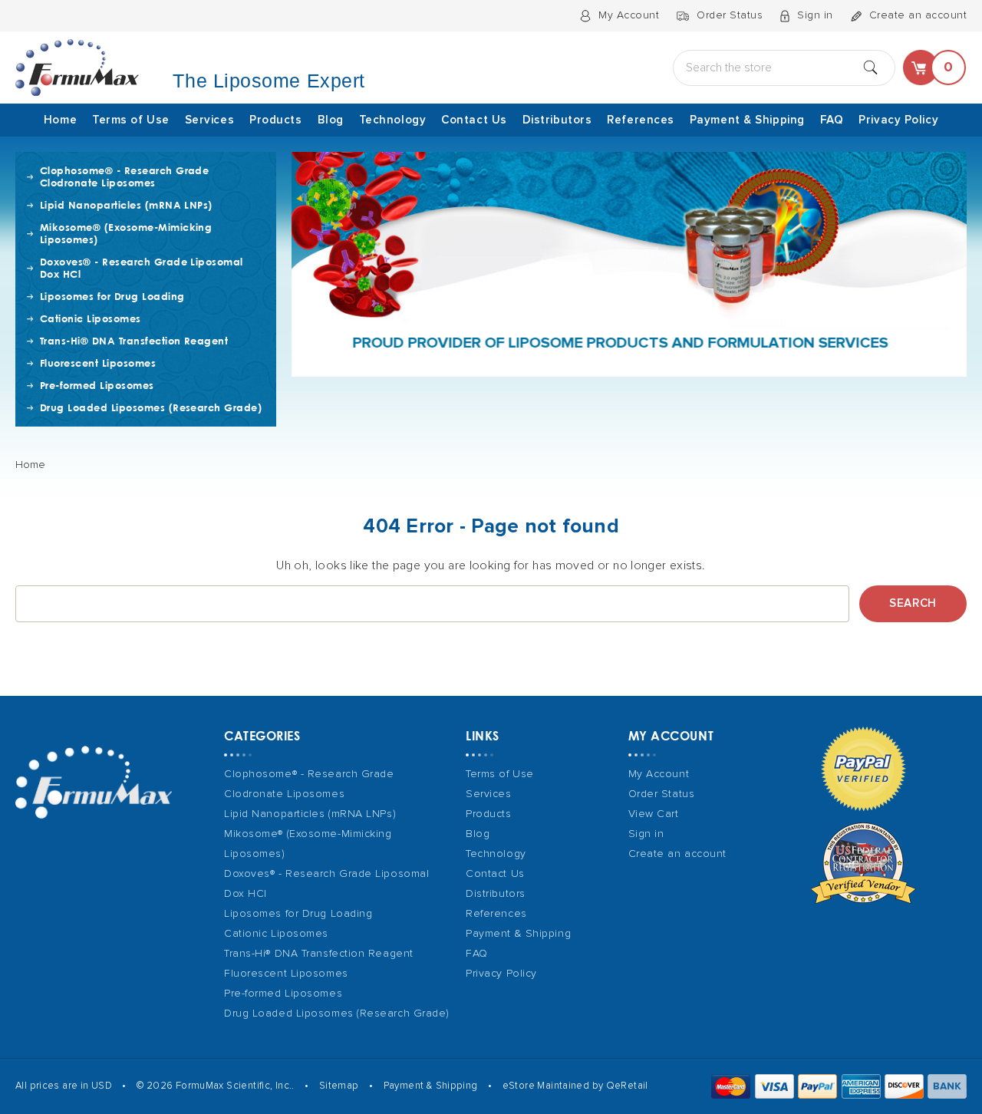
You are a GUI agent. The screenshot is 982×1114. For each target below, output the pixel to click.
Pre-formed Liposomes (97, 385)
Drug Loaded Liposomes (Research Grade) (151, 407)
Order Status (730, 15)
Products (275, 120)
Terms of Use (131, 120)
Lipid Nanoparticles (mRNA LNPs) (126, 205)
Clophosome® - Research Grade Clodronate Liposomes (124, 176)
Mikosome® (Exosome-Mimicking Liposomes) (126, 233)
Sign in (815, 15)
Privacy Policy (898, 120)
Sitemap (339, 1086)
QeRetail (627, 1086)
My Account (628, 15)
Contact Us (474, 120)
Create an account (918, 15)
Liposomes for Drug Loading (112, 296)
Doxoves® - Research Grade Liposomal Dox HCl (141, 267)
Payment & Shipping (747, 120)
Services (209, 120)
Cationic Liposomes (90, 318)
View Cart (653, 814)
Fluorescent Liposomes (98, 363)
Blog (331, 120)
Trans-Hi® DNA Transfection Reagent (134, 341)
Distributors (557, 120)
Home (60, 120)
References (640, 120)
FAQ (832, 120)
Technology (393, 120)
